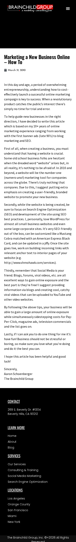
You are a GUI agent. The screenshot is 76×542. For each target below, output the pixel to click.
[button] (68, 8)
